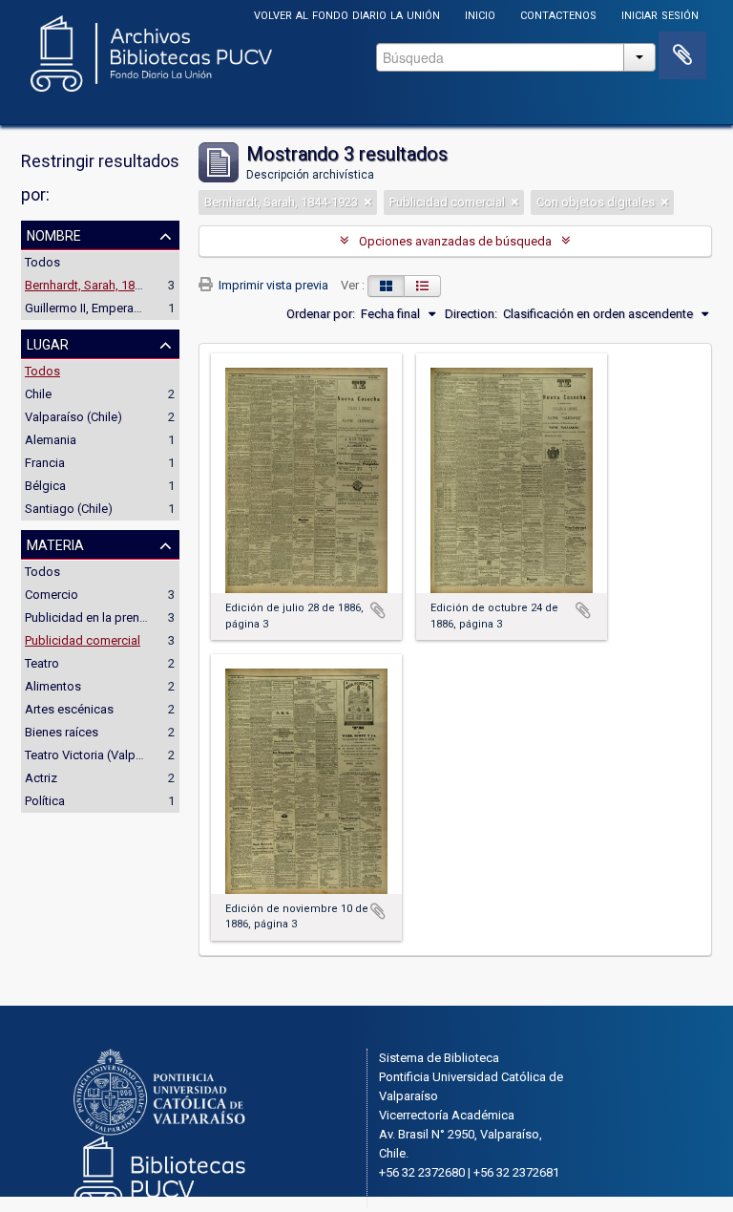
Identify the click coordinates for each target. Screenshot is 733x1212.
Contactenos (558, 14)
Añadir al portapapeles (377, 610)
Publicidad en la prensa (89, 617)
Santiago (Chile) (69, 508)
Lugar (48, 342)
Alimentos (53, 686)
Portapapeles (682, 55)
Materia (55, 543)
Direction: (471, 314)
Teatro (42, 663)
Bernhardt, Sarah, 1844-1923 (101, 285)
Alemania (50, 440)
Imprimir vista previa (272, 285)
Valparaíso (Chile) (73, 417)
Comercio (51, 594)
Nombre (54, 234)
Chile (38, 394)
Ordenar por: (320, 314)
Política (45, 801)
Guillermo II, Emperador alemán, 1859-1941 (142, 308)
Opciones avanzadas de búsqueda (455, 241)
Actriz (41, 778)
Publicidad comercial (82, 640)
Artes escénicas (69, 709)
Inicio (480, 14)
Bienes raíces (61, 732)
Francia (45, 463)
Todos (42, 262)
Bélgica (45, 485)
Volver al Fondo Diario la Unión (347, 14)
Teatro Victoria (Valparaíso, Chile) (116, 755)
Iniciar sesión (660, 14)
